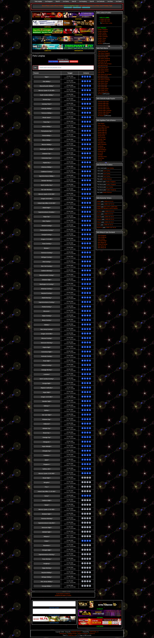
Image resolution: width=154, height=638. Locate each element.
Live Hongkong (83, 1)
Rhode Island (46, 117)
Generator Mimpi (102, 240)
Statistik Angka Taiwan (104, 108)
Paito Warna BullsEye (103, 78)
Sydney (46, 410)
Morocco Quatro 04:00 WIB (46, 194)
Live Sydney (66, 1)
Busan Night (46, 478)
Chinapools (46, 442)
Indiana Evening (46, 365)
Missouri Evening (46, 338)
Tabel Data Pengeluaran (86, 5)
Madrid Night (46, 207)
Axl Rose (99, 211)
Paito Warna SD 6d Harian (104, 74)
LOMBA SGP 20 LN (109, 204)
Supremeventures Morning (46, 554)
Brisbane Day (46, 419)
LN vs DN (100, 153)
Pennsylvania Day (46, 131)
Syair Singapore (102, 235)
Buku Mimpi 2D (102, 242)
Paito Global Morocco (103, 92)
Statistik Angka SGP (103, 101)
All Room (100, 43)
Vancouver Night (46, 527)
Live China (110, 1)
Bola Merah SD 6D (103, 76)
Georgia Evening (46, 234)
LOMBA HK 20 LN (108, 201)
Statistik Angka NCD (103, 114)
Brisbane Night (46, 514)
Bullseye (46, 406)
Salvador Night (46, 401)
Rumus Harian (101, 125)
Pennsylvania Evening (46, 230)
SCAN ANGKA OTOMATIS (63, 593)
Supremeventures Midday (46, 176)
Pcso (46, 487)
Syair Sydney (110, 168)
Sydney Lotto (46, 469)
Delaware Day (46, 153)
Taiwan (46, 505)
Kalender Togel (102, 139)
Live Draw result (98, 5)
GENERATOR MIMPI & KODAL (63, 595)
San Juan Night (46, 415)
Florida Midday (46, 135)
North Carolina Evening (46, 379)
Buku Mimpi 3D (102, 246)
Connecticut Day (46, 158)
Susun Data (101, 158)
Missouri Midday (46, 144)
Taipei (46, 77)
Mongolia (46, 482)
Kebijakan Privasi (72, 633)
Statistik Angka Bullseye (104, 112)
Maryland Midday (46, 572)
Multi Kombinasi (102, 149)
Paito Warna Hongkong (104, 58)
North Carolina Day (46, 185)
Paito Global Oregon (103, 88)
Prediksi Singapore (103, 29)
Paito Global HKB (102, 87)
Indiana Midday (46, 126)
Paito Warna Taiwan (103, 81)
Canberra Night (46, 500)
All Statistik (101, 115)
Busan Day (46, 433)
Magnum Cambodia (46, 387)
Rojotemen (99, 227)
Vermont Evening (46, 225)
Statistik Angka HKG (103, 103)
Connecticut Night (46, 352)
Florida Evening (46, 306)
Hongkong (46, 563)
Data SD (74, 1)
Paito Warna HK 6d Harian (104, 63)
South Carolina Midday (46, 95)
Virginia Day (46, 162)
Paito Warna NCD (102, 85)
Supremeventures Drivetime (46, 212)
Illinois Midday (46, 140)
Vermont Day (46, 99)
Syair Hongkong (102, 237)
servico (99, 214)
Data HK (92, 1)
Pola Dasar (101, 141)
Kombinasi (100, 146)
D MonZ (99, 222)
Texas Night (46, 361)
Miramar (46, 248)
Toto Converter (102, 137)
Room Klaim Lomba (107, 23)
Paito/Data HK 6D (102, 62)
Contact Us (92, 633)
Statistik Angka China (103, 107)
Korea (46, 496)
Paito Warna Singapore (104, 53)
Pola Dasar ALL (102, 142)
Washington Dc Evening (46, 284)
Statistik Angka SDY (103, 105)
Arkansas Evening (46, 288)
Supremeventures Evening (46, 302)
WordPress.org (72, 635)
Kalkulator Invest (102, 156)
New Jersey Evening (46, 329)
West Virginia (46, 221)
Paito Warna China (103, 83)
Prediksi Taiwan (102, 38)
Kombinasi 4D (101, 148)
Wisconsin (46, 311)
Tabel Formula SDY (103, 67)
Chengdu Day (46, 451)
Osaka (46, 541)
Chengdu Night (46, 550)
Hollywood (46, 424)
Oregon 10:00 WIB (46, 333)
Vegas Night (46, 392)
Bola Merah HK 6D (103, 65)
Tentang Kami (62, 633)
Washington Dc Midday (46, 149)
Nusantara (46, 545)
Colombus (46, 455)
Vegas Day (46, 216)
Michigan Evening (46, 257)
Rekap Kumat (101, 135)
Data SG (58, 1)
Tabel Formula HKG (103, 57)
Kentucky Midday (46, 108)
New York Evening (46, 266)
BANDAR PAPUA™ (76, 631)
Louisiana (46, 374)
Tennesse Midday (46, 113)
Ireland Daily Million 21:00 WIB (46, 491)
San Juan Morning (46, 189)
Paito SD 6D (101, 72)
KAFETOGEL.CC (94, 631)
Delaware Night (46, 279)
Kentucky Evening (46, 356)
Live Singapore (48, 1)
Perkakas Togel (108, 5)
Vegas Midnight (46, 446)
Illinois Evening (46, 320)
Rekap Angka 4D (102, 132)
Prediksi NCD (101, 41)
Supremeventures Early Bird (46, 523)
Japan (46, 460)
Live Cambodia (100, 1)
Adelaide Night (46, 532)
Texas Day (46, 122)
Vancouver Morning (46, 342)
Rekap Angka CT (102, 134)
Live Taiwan (119, 1)
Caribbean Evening (46, 171)
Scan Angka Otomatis (103, 127)
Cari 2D (100, 160)
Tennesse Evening (46, 252)
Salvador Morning (46, 180)
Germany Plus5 (46, 104)
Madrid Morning (46, 297)
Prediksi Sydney (102, 33)
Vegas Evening (46, 315)
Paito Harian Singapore (104, 55)
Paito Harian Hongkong (104, 60)
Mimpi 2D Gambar (102, 244)
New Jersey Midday (46, 581)
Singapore (46, 464)
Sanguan (99, 219)
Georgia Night (46, 383)
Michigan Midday (46, 577)
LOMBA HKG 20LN (105, 21)
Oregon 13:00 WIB (46, 397)
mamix (98, 224)
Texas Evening (46, 243)
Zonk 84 (99, 216)
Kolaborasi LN (101, 151)
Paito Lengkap (38, 1)
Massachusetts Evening (46, 275)
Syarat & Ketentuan (83, 633)
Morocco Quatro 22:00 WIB (46, 509)
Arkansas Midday (46, 167)
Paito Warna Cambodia (104, 79)
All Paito (100, 93)
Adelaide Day (46, 428)
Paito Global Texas (103, 90)
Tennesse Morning (46, 518)
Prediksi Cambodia (103, 36)
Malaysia (46, 536)
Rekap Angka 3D (102, 130)
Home (43, 5)
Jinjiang (46, 324)
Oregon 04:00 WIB (46, 198)
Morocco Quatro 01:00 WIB (46, 90)
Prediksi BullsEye (102, 35)
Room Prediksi (59, 5)
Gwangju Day (46, 437)
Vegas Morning (46, 568)
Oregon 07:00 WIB (46, 239)
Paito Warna (101, 123)
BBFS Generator (102, 144)
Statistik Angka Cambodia (104, 110)
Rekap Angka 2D (102, 128)
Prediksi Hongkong (103, 31)
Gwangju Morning (46, 370)
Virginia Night (46, 347)
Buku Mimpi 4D (102, 247)
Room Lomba (50, 5)
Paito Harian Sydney (103, 71)
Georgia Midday (46, 586)
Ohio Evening (46, 261)
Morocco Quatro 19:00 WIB (46, 473)
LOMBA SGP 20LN (105, 19)
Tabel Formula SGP (103, 51)
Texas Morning (46, 559)
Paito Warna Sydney (103, 69)
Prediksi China (101, 40)
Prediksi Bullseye (107, 179)
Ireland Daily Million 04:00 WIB (46, 203)
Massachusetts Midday (46, 86)
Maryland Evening (46, 293)
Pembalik (100, 154)
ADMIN (99, 201)
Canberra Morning (46, 270)
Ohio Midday (46, 81)
